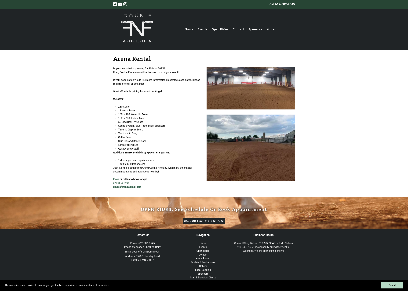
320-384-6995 (121, 183)
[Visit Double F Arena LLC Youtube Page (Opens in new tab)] (120, 4)
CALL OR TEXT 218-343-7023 (204, 220)
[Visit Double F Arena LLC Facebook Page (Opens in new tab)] (115, 4)
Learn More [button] (102, 285)
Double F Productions (203, 262)
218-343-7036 (245, 247)
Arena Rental (203, 258)
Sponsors (255, 29)
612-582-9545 (267, 243)
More (270, 29)
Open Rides (220, 29)
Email (116, 179)
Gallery (203, 266)
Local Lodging (203, 269)
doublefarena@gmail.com (127, 186)
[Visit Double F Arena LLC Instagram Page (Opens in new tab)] (125, 4)
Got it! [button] (392, 285)
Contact (238, 29)
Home (189, 29)
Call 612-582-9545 (282, 4)
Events (202, 29)
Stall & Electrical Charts (203, 277)
